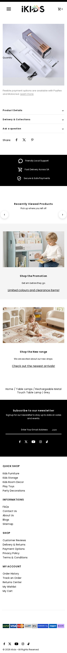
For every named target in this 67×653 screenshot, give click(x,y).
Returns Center (12, 582)
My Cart (8, 591)
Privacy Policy (11, 553)
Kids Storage (10, 478)
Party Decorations (14, 490)
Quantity (7, 57)
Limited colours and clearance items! (33, 290)
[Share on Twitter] (24, 140)
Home (9, 389)
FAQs (6, 507)
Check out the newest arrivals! (33, 366)
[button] (33, 81)
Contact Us (10, 511)
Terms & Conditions (15, 557)
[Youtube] (33, 442)
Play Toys (8, 486)
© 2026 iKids (10, 649)
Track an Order (12, 578)
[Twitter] (26, 442)
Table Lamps (24, 389)
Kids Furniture (11, 473)
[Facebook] (20, 442)
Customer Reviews (14, 540)
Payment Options (14, 549)
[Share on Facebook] (16, 140)
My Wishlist (9, 586)
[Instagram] (40, 442)
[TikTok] (47, 442)
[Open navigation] (10, 8)
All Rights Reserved (28, 649)
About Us (8, 515)
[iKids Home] (33, 8)
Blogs (6, 519)
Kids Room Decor (13, 482)
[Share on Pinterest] (32, 140)
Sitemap (8, 524)
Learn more (27, 94)
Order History (11, 573)
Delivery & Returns (14, 544)
